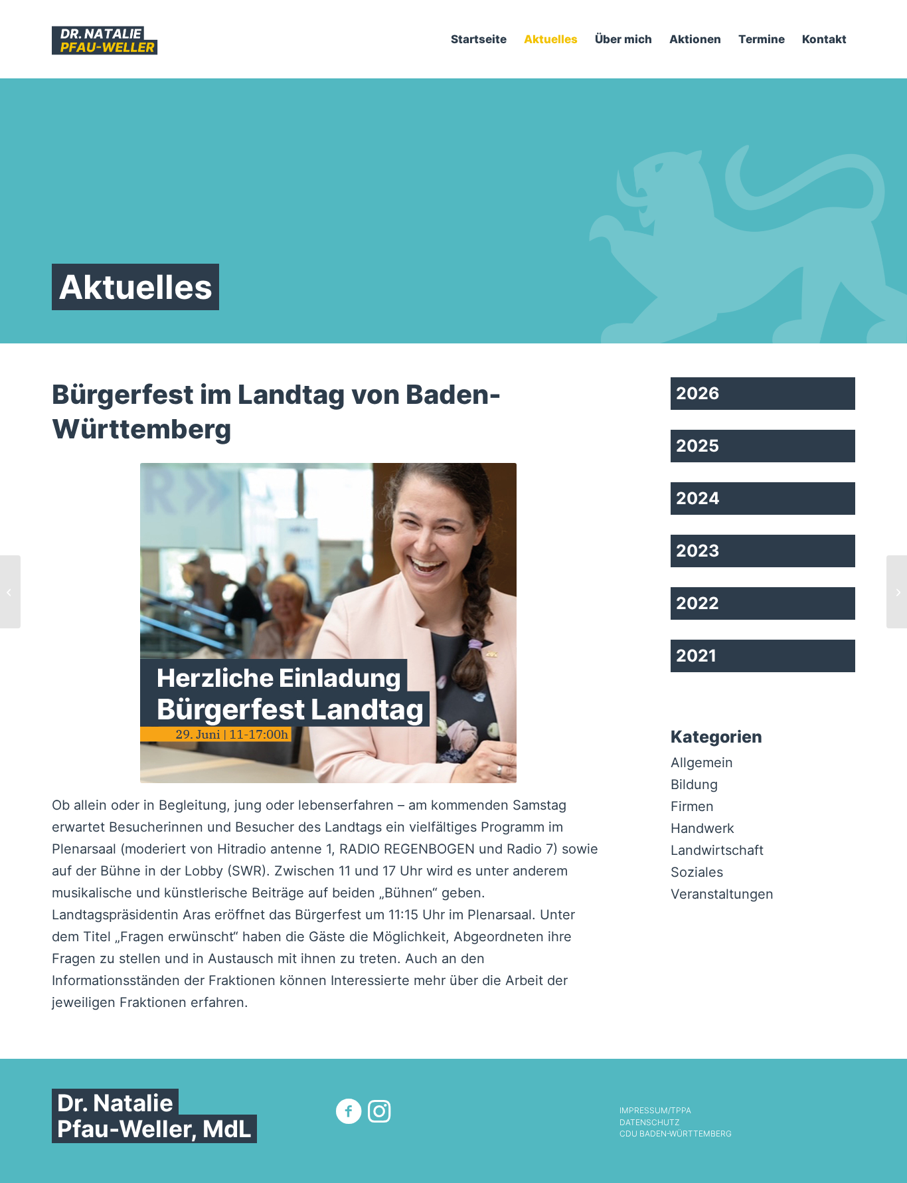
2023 (697, 551)
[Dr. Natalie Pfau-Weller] (105, 39)
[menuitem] (478, 39)
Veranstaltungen (722, 894)
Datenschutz (649, 1122)
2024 (698, 498)
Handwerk (702, 828)
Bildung (694, 784)
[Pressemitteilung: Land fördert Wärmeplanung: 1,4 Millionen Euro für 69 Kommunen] (896, 591)
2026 (698, 393)
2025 (697, 446)
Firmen (692, 806)
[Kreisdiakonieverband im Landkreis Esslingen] (10, 591)
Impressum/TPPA (655, 1110)
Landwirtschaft (717, 850)
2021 (696, 656)
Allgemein (702, 763)
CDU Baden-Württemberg (675, 1133)
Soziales (697, 872)
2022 (697, 603)
